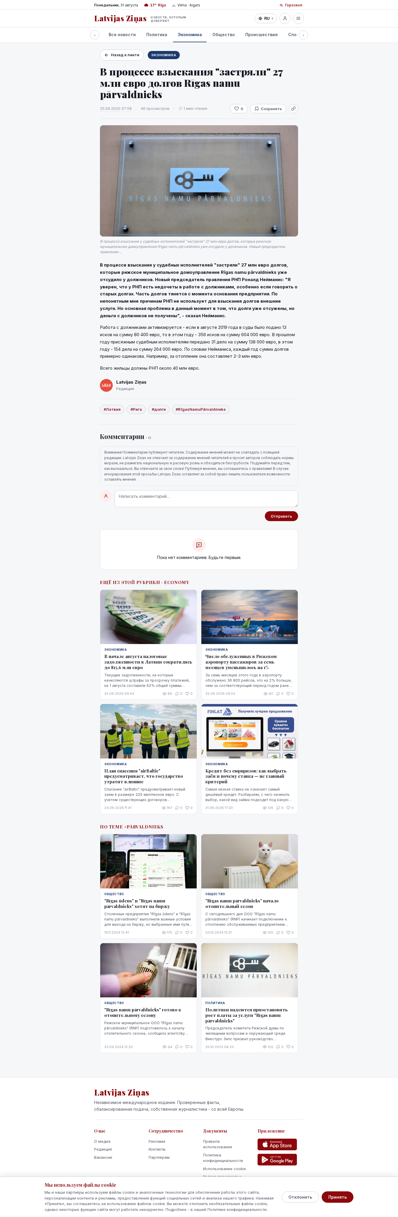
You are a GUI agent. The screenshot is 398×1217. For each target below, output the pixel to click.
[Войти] (284, 18)
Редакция (103, 1149)
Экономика (190, 34)
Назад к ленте (125, 54)
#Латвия (112, 409)
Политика (156, 34)
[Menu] (298, 18)
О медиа (102, 1141)
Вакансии (103, 1157)
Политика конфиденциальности (223, 1158)
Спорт (295, 34)
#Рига (136, 409)
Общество (223, 34)
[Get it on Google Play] (277, 1160)
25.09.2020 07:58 (116, 108)
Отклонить (300, 1197)
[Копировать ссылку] (293, 108)
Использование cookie (224, 1168)
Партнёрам (159, 1157)
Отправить (281, 516)
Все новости (122, 34)
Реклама (157, 1141)
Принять (337, 1197)
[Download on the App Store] (277, 1144)
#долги (159, 409)
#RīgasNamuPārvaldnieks (201, 409)
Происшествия (261, 34)
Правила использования (217, 1144)
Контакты (157, 1149)
